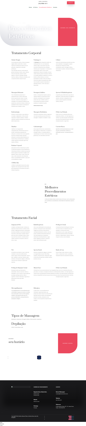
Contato (55, 7)
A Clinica (35, 7)
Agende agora (68, 343)
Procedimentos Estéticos (45, 7)
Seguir (72, 416)
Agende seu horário (67, 27)
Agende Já (70, 2)
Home (30, 7)
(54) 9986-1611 (43, 3)
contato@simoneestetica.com (62, 393)
